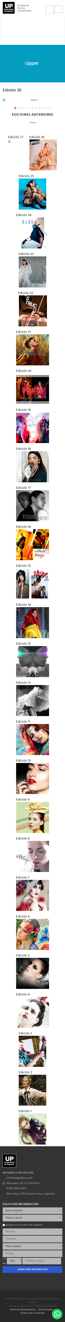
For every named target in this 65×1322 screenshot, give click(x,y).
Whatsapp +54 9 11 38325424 (23, 1183)
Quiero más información (32, 1269)
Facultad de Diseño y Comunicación (24, 8)
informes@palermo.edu (19, 1178)
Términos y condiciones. (20, 1306)
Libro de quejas (45, 1309)
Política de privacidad (45, 1306)
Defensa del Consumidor (33, 1313)
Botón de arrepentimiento (23, 1309)
